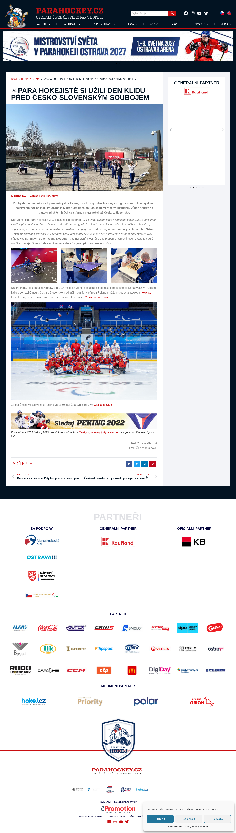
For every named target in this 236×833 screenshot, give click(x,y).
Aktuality (43, 24)
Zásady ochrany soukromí (196, 827)
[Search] (172, 13)
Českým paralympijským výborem (99, 432)
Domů (14, 79)
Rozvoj (154, 24)
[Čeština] (222, 13)
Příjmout (160, 818)
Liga (131, 24)
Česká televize (102, 404)
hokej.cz (146, 292)
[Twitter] (206, 13)
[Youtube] (199, 13)
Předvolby (217, 818)
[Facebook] (186, 13)
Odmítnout (189, 818)
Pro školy (201, 24)
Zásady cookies (175, 827)
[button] (5, 45)
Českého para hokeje (98, 297)
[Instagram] (193, 13)
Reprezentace (102, 24)
